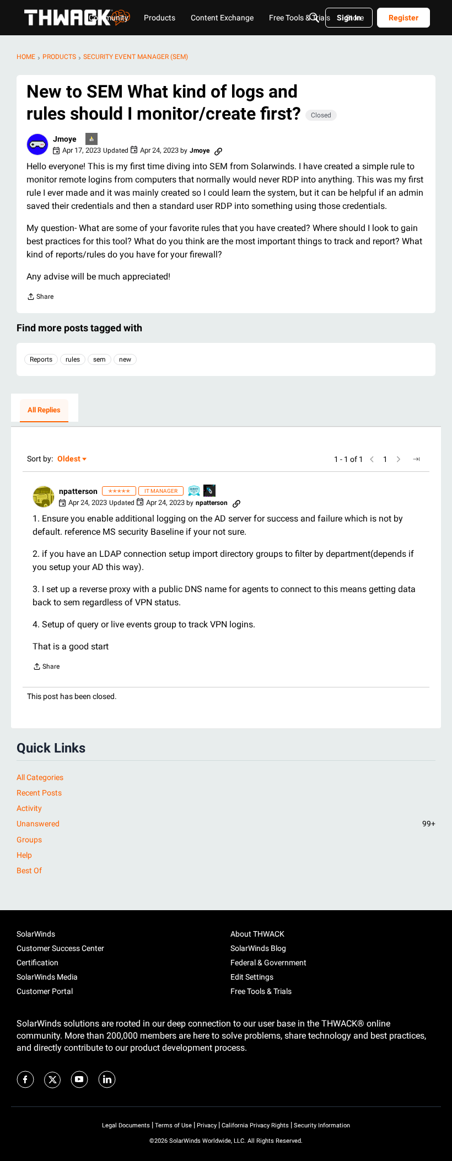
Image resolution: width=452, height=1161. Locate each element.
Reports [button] (41, 359)
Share (39, 298)
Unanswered (226, 823)
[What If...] (92, 140)
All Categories (40, 777)
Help (24, 855)
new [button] (125, 359)
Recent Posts (39, 792)
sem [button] (99, 359)
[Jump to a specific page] (416, 459)
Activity (29, 808)
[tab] (44, 410)
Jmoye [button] (65, 139)
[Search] (314, 18)
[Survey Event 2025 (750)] (194, 491)
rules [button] (73, 359)
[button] (37, 144)
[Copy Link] (218, 150)
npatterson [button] (78, 491)
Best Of (29, 870)
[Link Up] (210, 491)
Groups (29, 839)
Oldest (69, 459)
